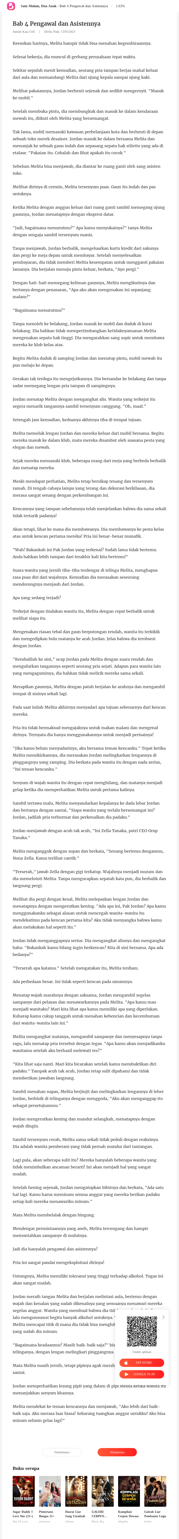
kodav (148, 1521)
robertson (44, 1521)
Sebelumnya (61, 1452)
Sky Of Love (20, 1521)
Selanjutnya (117, 1452)
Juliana (69, 1521)
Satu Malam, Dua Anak (39, 6)
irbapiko (123, 1521)
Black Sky (98, 1521)
